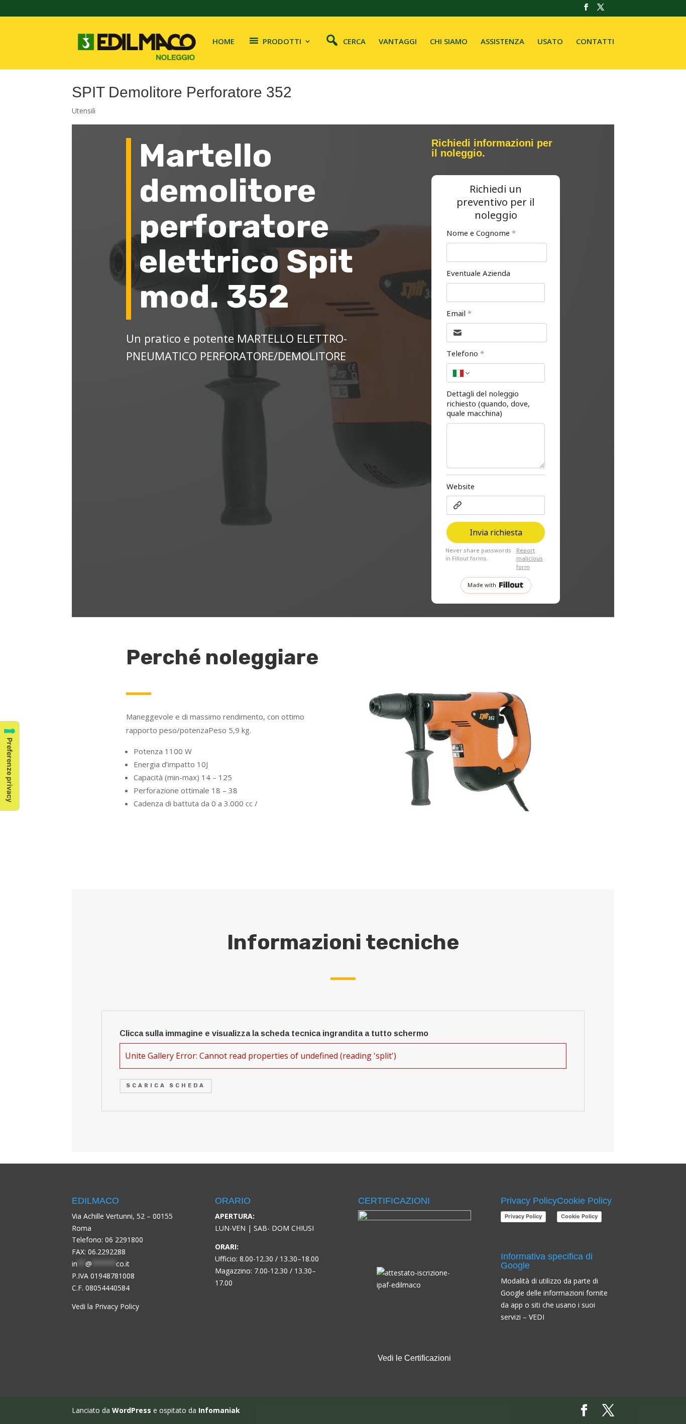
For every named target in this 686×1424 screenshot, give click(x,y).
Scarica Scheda (165, 1085)
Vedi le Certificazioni (414, 1358)
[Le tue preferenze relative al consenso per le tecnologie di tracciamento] (9, 766)
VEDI (536, 1317)
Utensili (83, 110)
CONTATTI (595, 42)
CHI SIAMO (449, 42)
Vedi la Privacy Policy (105, 1306)
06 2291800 (124, 1239)
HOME (223, 42)
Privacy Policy (523, 1216)
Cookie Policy (579, 1216)
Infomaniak (219, 1410)
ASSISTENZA (502, 42)
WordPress (131, 1410)
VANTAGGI (398, 42)
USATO (550, 42)
